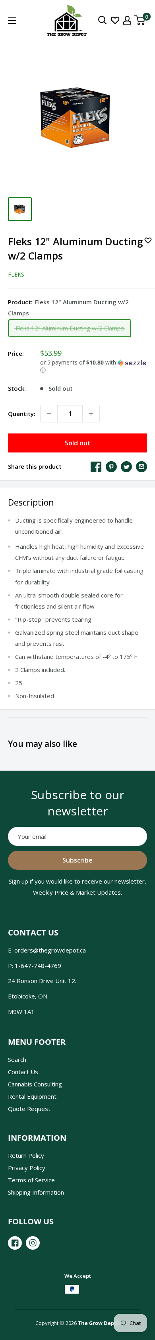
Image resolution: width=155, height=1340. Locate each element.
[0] (140, 20)
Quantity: (21, 414)
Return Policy (26, 1155)
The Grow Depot (99, 1323)
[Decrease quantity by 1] (49, 413)
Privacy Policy (26, 1168)
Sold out (78, 443)
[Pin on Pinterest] (111, 466)
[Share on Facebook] (96, 466)
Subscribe (77, 860)
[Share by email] (141, 466)
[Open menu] (12, 20)
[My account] (127, 20)
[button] (93, 366)
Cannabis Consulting (35, 1084)
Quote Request (29, 1109)
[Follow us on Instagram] (33, 1243)
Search (17, 1059)
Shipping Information (36, 1192)
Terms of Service (31, 1180)
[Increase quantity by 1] (91, 413)
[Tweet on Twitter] (126, 466)
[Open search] (102, 20)
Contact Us (23, 1072)
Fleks (16, 274)
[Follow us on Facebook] (15, 1243)
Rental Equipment (32, 1096)
